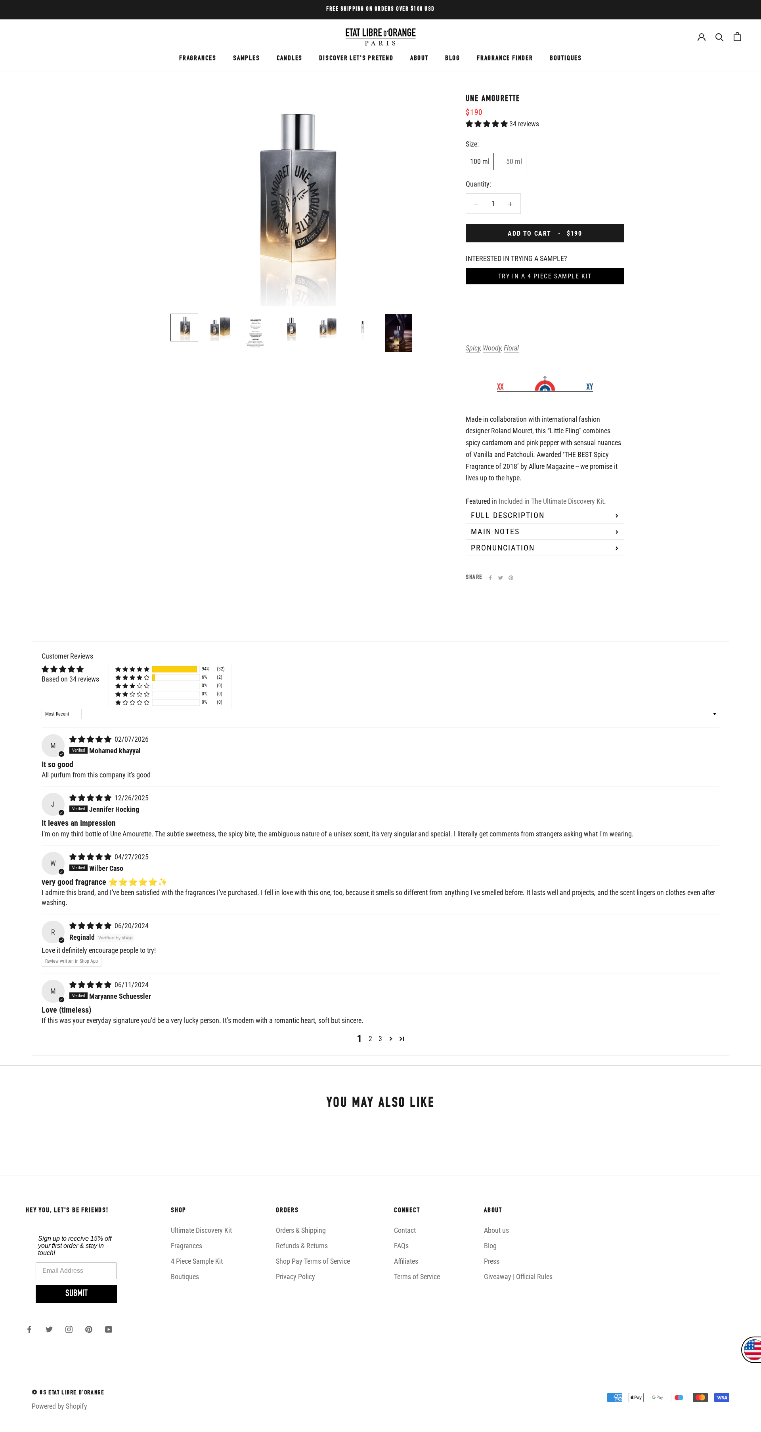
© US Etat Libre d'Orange (68, 1393)
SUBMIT (76, 1294)
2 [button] (370, 1038)
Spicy (473, 348)
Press (491, 1261)
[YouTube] (108, 1329)
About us (496, 1230)
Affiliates (406, 1261)
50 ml (514, 161)
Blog (490, 1246)
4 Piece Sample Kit (197, 1261)
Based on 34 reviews (70, 679)
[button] (487, 123)
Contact (405, 1230)
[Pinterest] (511, 577)
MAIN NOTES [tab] (495, 531)
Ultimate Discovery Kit (201, 1230)
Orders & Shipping (301, 1230)
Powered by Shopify (59, 1406)
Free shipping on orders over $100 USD (380, 9)
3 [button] (380, 1038)
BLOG (452, 58)
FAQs (401, 1246)
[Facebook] (490, 577)
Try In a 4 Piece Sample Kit (545, 276)
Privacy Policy (295, 1276)
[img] (91, 739)
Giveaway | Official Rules (518, 1276)
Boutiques (185, 1276)
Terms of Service (417, 1276)
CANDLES (290, 58)
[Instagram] (69, 1329)
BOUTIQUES (566, 58)
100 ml (479, 161)
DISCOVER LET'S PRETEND (356, 58)
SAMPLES (246, 58)
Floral (511, 348)
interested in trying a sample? (516, 258)
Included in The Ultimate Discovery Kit (551, 501)
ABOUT (419, 58)
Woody (492, 348)
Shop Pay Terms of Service (313, 1261)
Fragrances (186, 1246)
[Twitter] (500, 577)
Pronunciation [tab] (503, 547)
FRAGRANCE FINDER (505, 58)
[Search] (719, 36)
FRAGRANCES (197, 58)
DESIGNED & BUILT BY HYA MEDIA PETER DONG (92, 1421)
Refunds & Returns (302, 1246)
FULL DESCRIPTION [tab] (508, 515)
